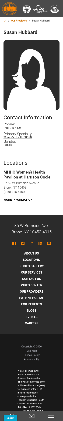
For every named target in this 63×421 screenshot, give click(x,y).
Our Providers (19, 20)
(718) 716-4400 (12, 127)
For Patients (31, 304)
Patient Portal (31, 298)
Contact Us (31, 279)
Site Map (31, 350)
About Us (31, 253)
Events (31, 317)
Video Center (31, 285)
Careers (31, 323)
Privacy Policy (31, 355)
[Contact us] (31, 415)
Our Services (31, 272)
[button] (50, 415)
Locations (31, 260)
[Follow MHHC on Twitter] (22, 243)
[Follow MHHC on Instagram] (31, 243)
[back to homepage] (5, 20)
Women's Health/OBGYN (18, 137)
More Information (18, 199)
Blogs (31, 310)
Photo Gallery (31, 266)
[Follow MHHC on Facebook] (14, 243)
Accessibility (31, 359)
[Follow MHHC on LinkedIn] (40, 243)
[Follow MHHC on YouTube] (49, 243)
